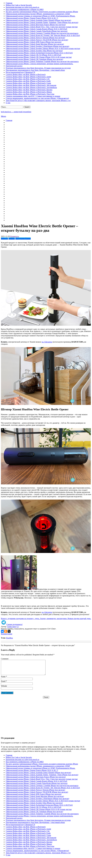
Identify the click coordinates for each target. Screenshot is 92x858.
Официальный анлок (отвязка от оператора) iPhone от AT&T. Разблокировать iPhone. (40, 16)
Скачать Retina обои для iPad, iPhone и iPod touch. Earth (28, 81)
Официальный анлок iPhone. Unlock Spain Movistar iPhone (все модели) (35, 44)
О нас (8, 103)
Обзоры (12, 239)
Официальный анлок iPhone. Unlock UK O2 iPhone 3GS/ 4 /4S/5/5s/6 (33, 55)
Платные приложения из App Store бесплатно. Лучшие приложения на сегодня (38, 68)
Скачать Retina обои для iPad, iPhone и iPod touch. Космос (29, 90)
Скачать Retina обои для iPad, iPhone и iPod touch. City (28, 79)
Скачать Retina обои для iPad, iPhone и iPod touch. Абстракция (31, 85)
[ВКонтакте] (2, 631)
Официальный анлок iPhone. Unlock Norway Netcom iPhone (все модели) (35, 38)
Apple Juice (11, 627)
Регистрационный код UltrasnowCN (20, 72)
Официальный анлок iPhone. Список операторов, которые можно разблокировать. (39, 64)
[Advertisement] (46, 715)
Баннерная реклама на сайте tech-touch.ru (22, 7)
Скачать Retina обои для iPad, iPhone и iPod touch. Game (28, 83)
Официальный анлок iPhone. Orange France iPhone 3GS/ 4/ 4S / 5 (32, 18)
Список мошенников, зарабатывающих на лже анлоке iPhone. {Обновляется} (37, 98)
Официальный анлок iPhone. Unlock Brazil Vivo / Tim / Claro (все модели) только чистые (42, 27)
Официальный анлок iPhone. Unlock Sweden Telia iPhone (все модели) (34, 51)
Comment (4, 659)
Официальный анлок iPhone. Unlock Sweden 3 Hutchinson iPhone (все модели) (37, 46)
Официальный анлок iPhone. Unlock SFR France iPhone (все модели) (33, 42)
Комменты (14, 236)
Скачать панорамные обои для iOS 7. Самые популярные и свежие (33, 96)
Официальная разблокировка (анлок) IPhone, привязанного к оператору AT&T (38, 14)
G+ (18, 627)
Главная (9, 3)
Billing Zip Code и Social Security (19, 5)
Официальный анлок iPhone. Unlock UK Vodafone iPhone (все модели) (34, 59)
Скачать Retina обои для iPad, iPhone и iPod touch (26, 74)
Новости (4, 239)
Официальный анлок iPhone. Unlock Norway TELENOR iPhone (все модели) (37, 40)
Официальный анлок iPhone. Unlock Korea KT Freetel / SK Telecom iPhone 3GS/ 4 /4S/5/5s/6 (43, 35)
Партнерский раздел (14, 66)
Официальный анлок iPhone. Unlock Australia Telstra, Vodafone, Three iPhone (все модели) (42, 22)
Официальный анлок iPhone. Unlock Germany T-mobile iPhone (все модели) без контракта (42, 33)
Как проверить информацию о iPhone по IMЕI (24, 9)
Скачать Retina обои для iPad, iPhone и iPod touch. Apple (28, 77)
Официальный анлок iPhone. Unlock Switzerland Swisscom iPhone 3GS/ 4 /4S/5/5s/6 (39, 53)
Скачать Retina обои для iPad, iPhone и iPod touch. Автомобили (31, 87)
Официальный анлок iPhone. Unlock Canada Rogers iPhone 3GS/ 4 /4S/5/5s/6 (36, 29)
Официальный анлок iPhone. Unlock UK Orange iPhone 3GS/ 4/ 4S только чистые (39, 57)
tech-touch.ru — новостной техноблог (16, 112)
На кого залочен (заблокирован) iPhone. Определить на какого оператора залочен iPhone (42, 12)
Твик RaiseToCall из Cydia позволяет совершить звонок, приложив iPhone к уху (38, 100)
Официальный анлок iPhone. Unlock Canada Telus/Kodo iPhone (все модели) (36, 31)
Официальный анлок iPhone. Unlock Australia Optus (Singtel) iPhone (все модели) (38, 20)
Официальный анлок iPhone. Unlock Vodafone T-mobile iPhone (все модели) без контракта (42, 61)
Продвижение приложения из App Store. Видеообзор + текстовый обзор (35, 70)
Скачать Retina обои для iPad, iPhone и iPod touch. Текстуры (30, 94)
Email (3, 681)
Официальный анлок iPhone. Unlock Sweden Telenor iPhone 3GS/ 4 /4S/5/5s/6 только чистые (43, 48)
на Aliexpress (47, 342)
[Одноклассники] (5, 631)
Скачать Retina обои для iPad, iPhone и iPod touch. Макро (29, 92)
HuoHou (9, 638)
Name (3, 677)
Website (4, 686)
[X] (9, 631)
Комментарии (6, 634)
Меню (3, 116)
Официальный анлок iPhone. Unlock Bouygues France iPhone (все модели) (36, 25)
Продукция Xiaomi (23, 239)
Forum (46, 697)
